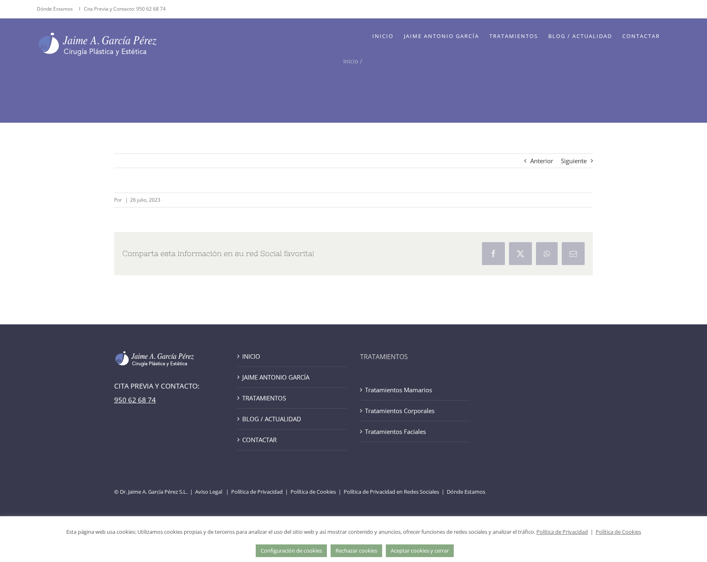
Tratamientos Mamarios (398, 390)
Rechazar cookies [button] (356, 550)
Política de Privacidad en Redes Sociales (391, 491)
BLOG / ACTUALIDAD (271, 419)
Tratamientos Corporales (400, 411)
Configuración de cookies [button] (291, 550)
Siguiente (574, 161)
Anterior (541, 161)
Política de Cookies (313, 491)
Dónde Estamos (55, 8)
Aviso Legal (208, 491)
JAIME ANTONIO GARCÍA (275, 377)
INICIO (251, 356)
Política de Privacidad (257, 491)
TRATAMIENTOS (264, 398)
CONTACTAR (259, 440)
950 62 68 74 (151, 8)
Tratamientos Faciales (395, 431)
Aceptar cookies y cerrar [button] (420, 550)
